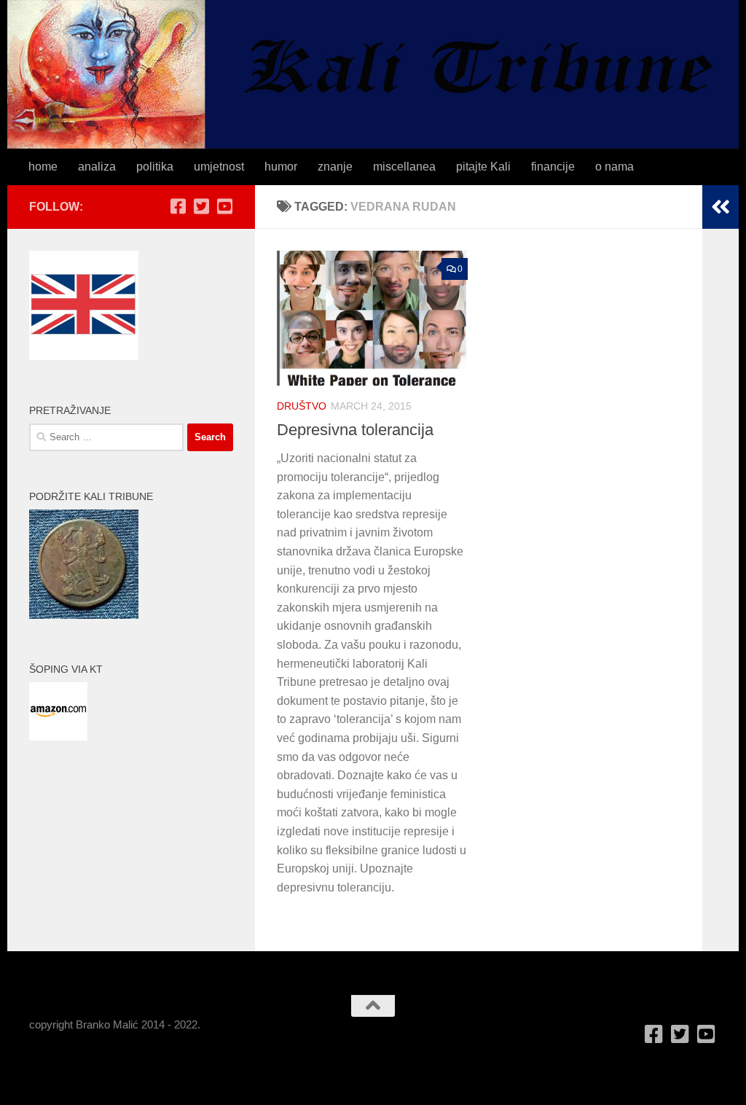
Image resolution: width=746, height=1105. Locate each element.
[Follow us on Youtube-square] (224, 206)
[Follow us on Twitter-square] (201, 206)
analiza (97, 166)
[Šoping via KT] (58, 736)
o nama (614, 166)
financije (553, 166)
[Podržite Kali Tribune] (83, 615)
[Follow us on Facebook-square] (177, 206)
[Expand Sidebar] (720, 207)
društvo (301, 406)
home (43, 166)
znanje (335, 166)
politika (154, 166)
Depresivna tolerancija (355, 430)
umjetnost (219, 166)
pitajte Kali (483, 166)
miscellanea (404, 166)
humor (280, 166)
